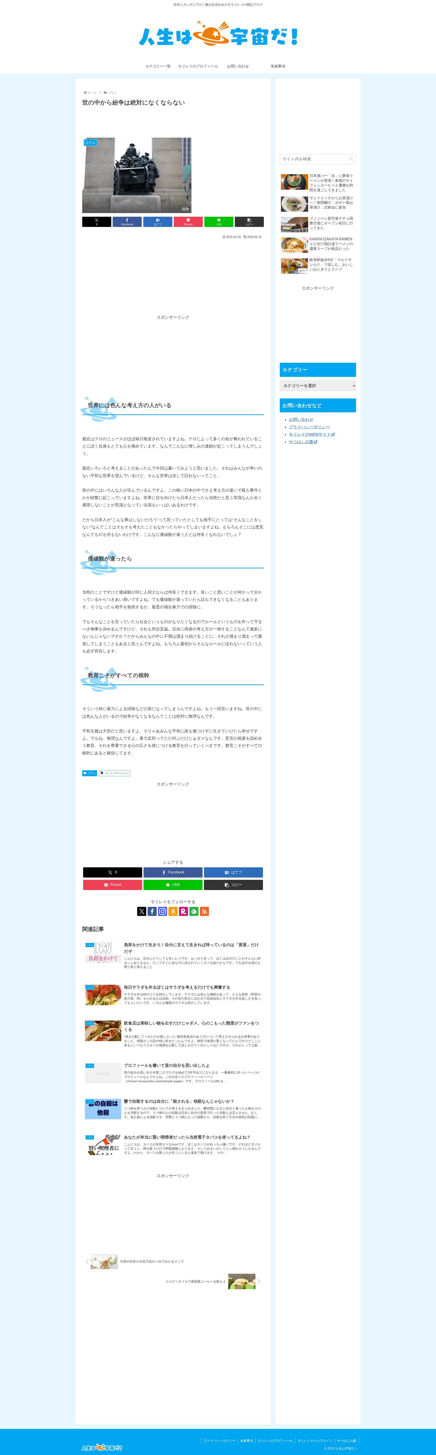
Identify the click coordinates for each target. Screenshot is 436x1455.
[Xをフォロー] (141, 911)
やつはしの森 (301, 442)
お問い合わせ (301, 419)
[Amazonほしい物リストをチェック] (173, 911)
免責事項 (246, 1441)
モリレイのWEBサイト (310, 434)
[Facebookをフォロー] (152, 911)
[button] (249, 222)
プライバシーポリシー (309, 427)
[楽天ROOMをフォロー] (183, 911)
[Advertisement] (173, 120)
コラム (91, 773)
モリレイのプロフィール (275, 1441)
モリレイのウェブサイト (314, 1441)
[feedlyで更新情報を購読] (193, 911)
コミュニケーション (116, 773)
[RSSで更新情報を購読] (204, 911)
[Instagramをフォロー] (162, 911)
